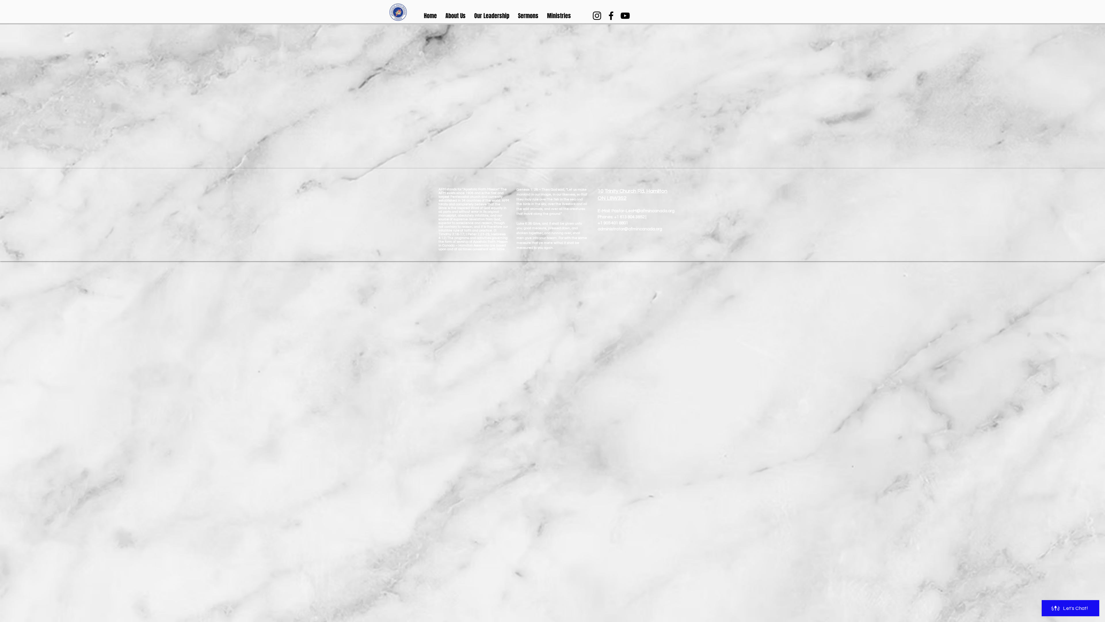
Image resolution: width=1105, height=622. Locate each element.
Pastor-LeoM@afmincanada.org (643, 211)
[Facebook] (611, 15)
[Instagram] (597, 15)
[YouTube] (625, 15)
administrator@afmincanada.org (630, 229)
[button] (455, 15)
